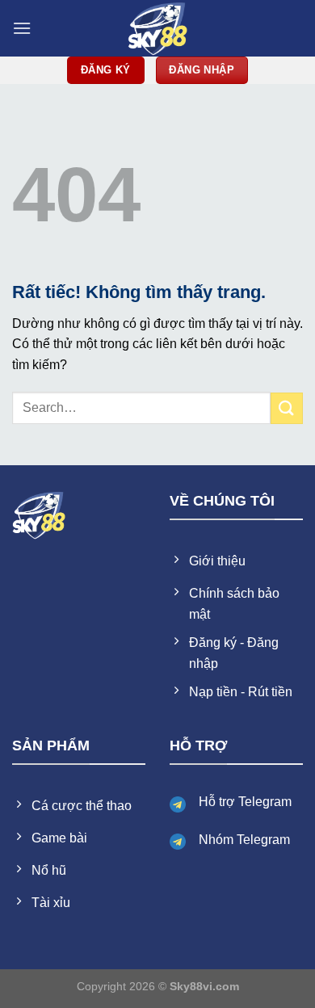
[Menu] (22, 28)
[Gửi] (287, 408)
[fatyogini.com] (157, 28)
